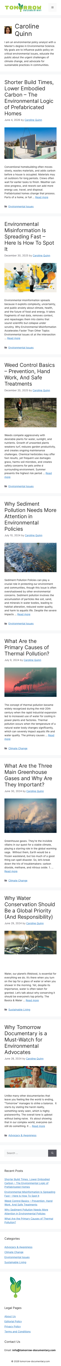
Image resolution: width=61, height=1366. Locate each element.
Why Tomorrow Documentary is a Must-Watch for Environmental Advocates (25, 1039)
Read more (41, 197)
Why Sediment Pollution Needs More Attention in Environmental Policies (30, 516)
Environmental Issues (21, 206)
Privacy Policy (12, 1326)
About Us (10, 1316)
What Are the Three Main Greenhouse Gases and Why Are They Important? (28, 775)
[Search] (52, 1153)
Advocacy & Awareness (22, 1135)
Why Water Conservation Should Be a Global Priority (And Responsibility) (29, 907)
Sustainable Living (19, 1009)
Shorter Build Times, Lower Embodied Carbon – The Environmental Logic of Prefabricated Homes (29, 98)
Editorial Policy (13, 1321)
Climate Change (17, 748)
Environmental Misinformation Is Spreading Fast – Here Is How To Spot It (29, 236)
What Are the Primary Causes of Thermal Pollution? (26, 647)
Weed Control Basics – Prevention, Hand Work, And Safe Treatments (29, 374)
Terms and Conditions (17, 1331)
